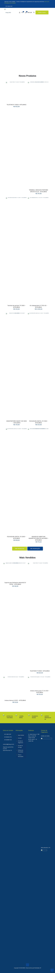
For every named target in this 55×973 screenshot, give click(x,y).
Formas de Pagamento (20, 741)
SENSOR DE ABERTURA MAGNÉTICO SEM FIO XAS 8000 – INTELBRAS (38, 538)
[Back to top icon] (27, 964)
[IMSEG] (7, 12)
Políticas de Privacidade (20, 751)
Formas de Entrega (20, 746)
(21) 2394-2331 (9, 6)
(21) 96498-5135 (8, 739)
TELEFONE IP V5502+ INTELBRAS (16, 104)
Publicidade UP (37, 967)
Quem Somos (21, 735)
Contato (20, 738)
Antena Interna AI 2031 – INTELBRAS (15, 700)
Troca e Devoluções (20, 755)
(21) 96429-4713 (8, 737)
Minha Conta (42, 12)
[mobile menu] (50, 12)
